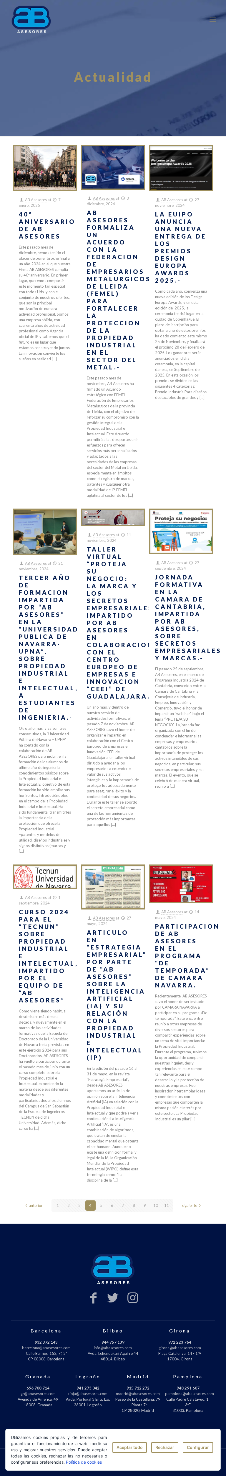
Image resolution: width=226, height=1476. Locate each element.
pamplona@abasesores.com (189, 1393)
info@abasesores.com (113, 1347)
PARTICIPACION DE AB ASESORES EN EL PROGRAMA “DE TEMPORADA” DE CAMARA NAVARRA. (187, 956)
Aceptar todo (130, 1447)
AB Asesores (36, 199)
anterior (36, 1205)
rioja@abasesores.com (87, 1393)
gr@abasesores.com (38, 1393)
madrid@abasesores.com (138, 1393)
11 (166, 1205)
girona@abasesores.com (180, 1347)
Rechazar (164, 1447)
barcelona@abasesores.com (46, 1347)
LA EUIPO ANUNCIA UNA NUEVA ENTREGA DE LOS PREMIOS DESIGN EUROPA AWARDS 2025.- (180, 247)
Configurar (198, 1447)
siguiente (189, 1205)
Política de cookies (84, 1462)
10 (155, 1205)
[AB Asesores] (31, 19)
